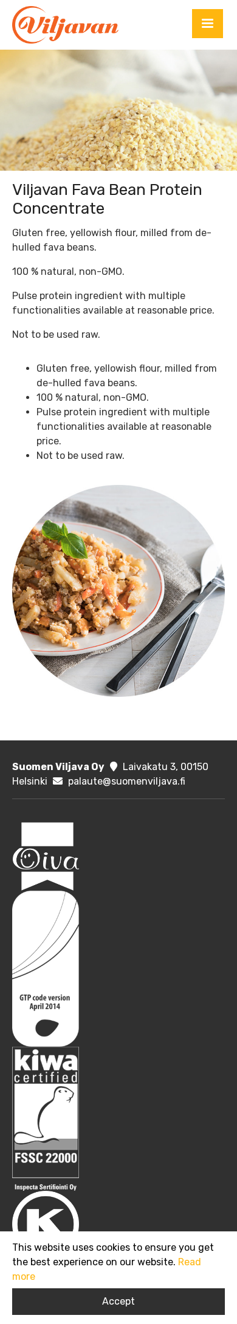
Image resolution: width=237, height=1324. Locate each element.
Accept (118, 1301)
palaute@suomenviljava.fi (126, 781)
